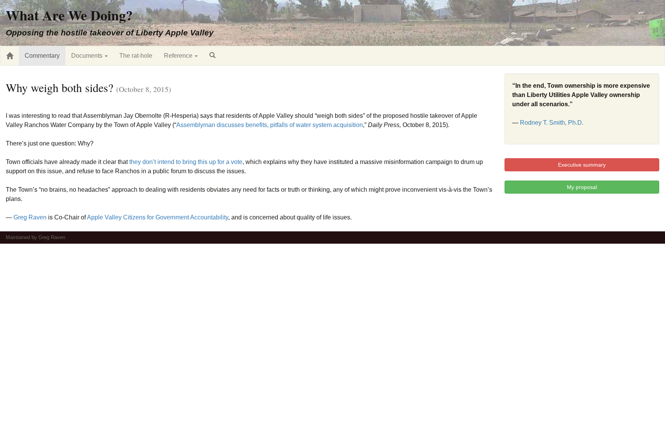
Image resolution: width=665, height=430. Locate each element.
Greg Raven (30, 217)
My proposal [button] (582, 187)
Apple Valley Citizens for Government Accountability (157, 217)
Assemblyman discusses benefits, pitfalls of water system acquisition (269, 125)
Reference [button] (179, 55)
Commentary (42, 55)
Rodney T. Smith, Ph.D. (551, 122)
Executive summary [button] (582, 165)
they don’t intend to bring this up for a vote (185, 162)
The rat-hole (135, 55)
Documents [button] (87, 55)
